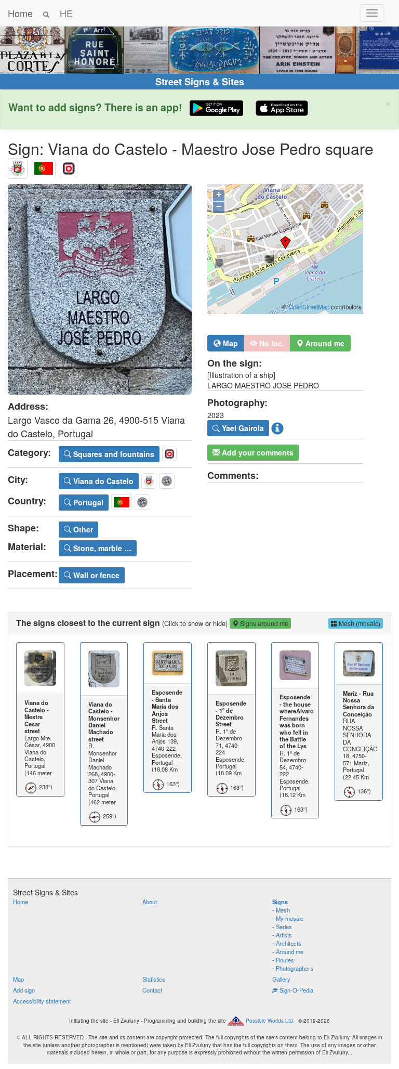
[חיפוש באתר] (46, 13)
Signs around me (263, 623)
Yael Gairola (242, 428)
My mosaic (289, 918)
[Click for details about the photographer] (277, 428)
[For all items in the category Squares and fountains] (68, 165)
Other (82, 529)
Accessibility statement (42, 1001)
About (149, 901)
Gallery (281, 979)
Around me (289, 951)
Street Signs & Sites (199, 81)
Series (284, 926)
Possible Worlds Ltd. (270, 1020)
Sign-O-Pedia (295, 990)
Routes (285, 960)
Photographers (294, 968)
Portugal (87, 502)
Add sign (24, 990)
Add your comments (257, 452)
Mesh (283, 910)
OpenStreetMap (308, 307)
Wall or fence (95, 575)
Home (20, 13)
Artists (284, 935)
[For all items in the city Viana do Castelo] (18, 165)
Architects (288, 943)
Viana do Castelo (102, 481)
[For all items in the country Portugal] (44, 165)
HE (66, 13)
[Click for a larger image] (100, 289)
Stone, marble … (101, 548)
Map (229, 343)
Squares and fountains (112, 454)
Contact (152, 990)
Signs (280, 901)
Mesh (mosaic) (358, 623)
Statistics (153, 979)
